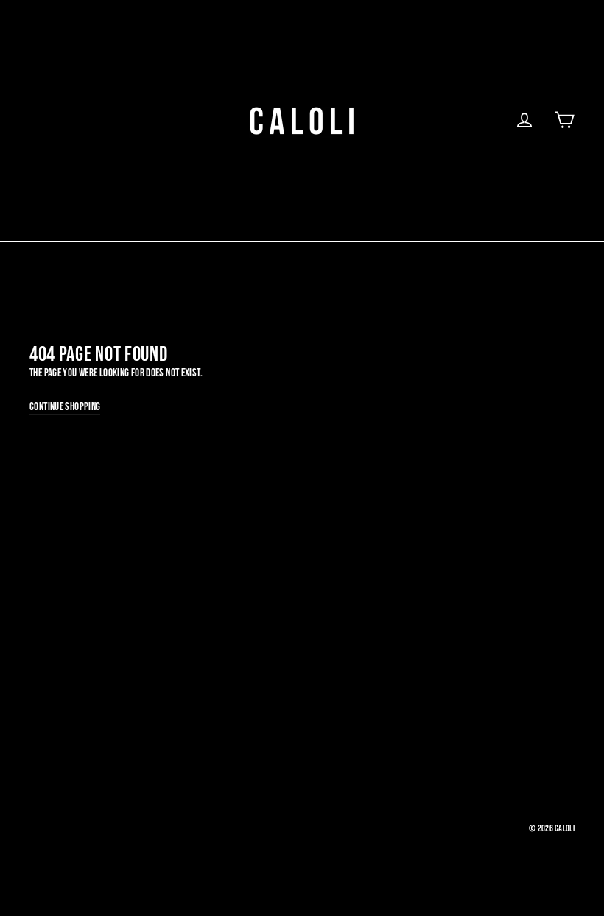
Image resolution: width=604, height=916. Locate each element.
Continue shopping (64, 407)
